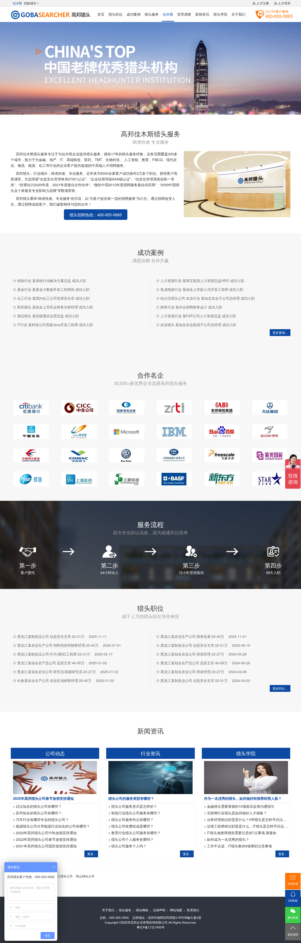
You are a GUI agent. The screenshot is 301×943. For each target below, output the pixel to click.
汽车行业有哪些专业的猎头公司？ (42, 819)
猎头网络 (142, 910)
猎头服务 (152, 14)
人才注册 (262, 3)
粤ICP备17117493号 (151, 927)
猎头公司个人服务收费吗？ (132, 839)
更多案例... (280, 332)
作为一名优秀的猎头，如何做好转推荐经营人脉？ (243, 798)
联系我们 (193, 910)
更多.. (91, 854)
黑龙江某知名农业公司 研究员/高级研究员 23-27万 (56, 671)
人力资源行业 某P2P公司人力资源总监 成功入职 (198, 315)
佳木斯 (168, 14)
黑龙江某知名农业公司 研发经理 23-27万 (192, 654)
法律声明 (159, 910)
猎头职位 (115, 14)
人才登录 (284, 3)
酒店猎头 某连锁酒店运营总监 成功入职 (48, 315)
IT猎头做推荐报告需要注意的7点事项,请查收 (241, 832)
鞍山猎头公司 (85, 876)
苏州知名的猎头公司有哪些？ (39, 812)
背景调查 (184, 14)
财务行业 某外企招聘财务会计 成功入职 (191, 307)
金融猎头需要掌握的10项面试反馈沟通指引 (240, 806)
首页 (100, 14)
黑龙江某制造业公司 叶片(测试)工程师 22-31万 (53, 654)
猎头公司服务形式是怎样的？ (134, 806)
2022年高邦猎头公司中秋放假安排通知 (46, 832)
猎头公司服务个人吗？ (129, 845)
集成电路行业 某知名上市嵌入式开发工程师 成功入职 (201, 289)
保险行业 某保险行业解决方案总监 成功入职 (51, 280)
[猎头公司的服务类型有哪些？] (150, 777)
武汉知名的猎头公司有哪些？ (39, 806)
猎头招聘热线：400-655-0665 (95, 214)
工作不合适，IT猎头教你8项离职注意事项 (239, 845)
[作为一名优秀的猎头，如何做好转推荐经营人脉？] (246, 777)
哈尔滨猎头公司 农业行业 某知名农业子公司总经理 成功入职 (207, 298)
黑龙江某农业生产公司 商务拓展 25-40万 (192, 636)
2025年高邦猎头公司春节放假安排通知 (43, 798)
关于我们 (238, 14)
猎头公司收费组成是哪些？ (132, 826)
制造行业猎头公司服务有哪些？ (136, 812)
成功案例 (133, 14)
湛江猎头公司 (63, 876)
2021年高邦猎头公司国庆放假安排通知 (46, 845)
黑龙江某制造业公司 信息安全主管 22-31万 (50, 636)
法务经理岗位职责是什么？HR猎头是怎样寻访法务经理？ (252, 819)
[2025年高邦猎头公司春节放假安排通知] (55, 777)
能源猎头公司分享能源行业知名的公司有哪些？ (53, 826)
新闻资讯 (202, 14)
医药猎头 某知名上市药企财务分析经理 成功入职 (55, 307)
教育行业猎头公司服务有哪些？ (136, 832)
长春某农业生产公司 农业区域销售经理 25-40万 (54, 680)
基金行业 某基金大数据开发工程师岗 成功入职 (53, 289)
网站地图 (176, 910)
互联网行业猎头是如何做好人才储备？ (237, 812)
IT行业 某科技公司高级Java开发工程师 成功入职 (55, 324)
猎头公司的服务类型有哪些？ (131, 798)
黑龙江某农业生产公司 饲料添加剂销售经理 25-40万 (57, 645)
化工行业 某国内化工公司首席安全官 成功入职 (53, 298)
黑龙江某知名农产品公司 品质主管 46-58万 (50, 662)
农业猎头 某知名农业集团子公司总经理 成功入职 (198, 324)
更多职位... (280, 688)
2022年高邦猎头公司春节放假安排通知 (46, 839)
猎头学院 (220, 14)
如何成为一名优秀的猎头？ (228, 839)
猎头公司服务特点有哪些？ (132, 819)
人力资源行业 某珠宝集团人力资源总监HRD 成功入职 (202, 280)
